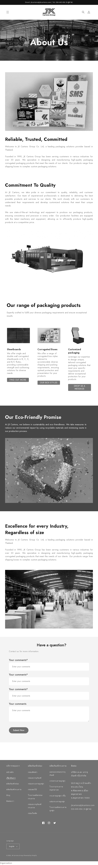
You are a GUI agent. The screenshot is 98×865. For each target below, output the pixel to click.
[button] (7, 12)
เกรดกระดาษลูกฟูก (57, 781)
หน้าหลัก (10, 772)
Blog (8, 795)
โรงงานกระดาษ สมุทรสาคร (56, 788)
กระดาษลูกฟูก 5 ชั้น (58, 796)
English (11, 846)
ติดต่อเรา (10, 801)
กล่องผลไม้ (32, 789)
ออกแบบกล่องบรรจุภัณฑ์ (57, 773)
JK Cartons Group (17, 855)
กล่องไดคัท (32, 813)
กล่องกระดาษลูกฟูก (36, 784)
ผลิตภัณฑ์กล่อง (12, 784)
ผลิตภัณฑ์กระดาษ (13, 789)
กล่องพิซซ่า (32, 772)
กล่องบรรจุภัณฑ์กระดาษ (34, 806)
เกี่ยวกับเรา (11, 778)
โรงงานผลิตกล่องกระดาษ (35, 797)
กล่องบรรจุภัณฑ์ (34, 778)
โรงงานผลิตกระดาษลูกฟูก (58, 809)
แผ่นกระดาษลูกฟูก (57, 801)
